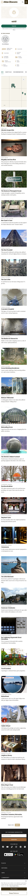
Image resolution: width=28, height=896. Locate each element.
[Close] (26, 881)
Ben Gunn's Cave (6, 220)
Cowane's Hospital (7, 309)
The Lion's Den (5, 279)
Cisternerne (5, 547)
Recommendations (18, 72)
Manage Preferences (14, 893)
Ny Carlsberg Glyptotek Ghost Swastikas (11, 638)
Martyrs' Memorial (7, 397)
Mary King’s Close (7, 785)
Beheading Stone (7, 427)
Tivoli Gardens (6, 668)
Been (2, 72)
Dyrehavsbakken (7, 486)
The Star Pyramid (6, 250)
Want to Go (8, 72)
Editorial (4, 868)
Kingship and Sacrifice (8, 159)
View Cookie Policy (14, 885)
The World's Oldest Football (10, 457)
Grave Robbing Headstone (10, 368)
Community (5, 877)
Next (17, 825)
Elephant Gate (6, 517)
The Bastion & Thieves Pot (9, 338)
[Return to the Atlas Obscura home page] (9, 2)
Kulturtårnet (5, 696)
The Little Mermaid (7, 576)
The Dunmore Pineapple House (11, 191)
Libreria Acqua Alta (7, 130)
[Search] (22, 2)
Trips (3, 872)
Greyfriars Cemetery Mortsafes (11, 814)
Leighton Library (6, 755)
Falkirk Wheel (5, 726)
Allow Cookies (14, 889)
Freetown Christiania (8, 608)
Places (3, 863)
